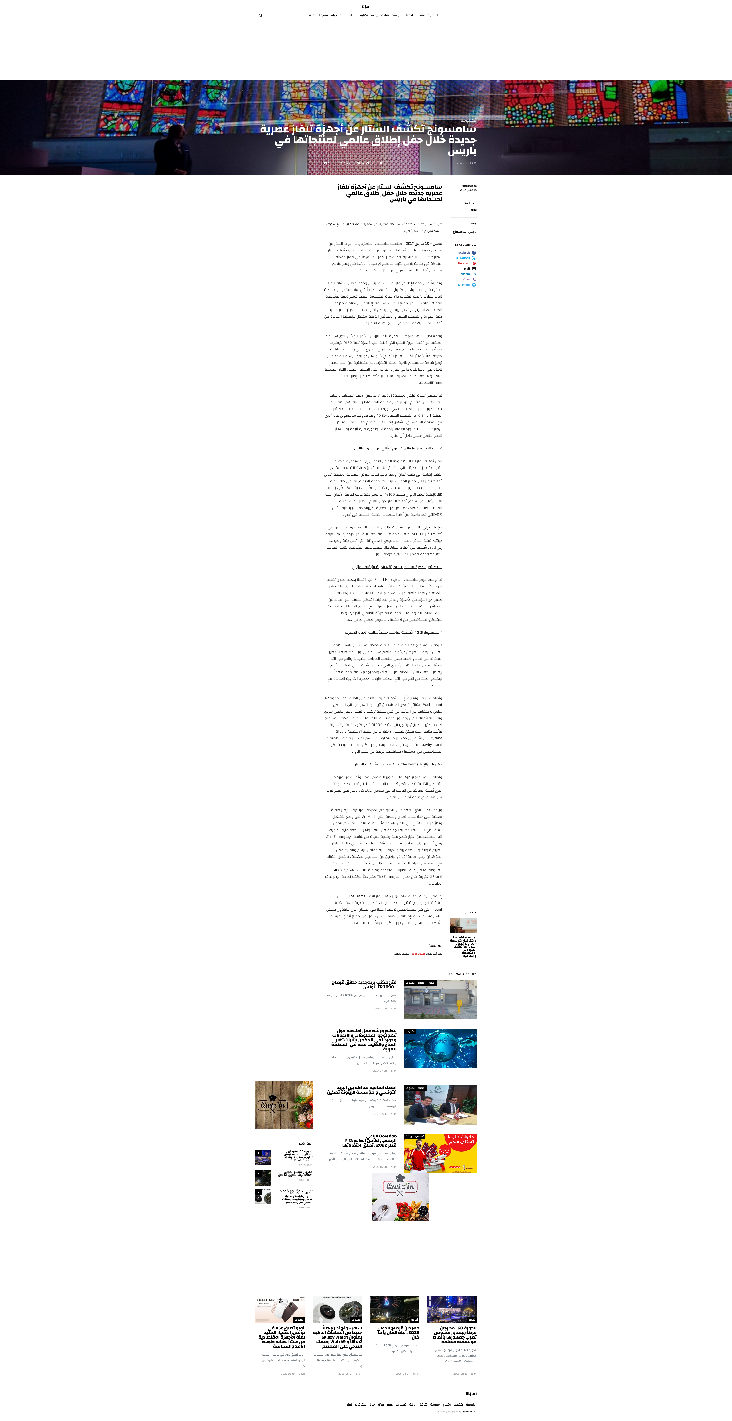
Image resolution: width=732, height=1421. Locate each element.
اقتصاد (420, 15)
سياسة (396, 15)
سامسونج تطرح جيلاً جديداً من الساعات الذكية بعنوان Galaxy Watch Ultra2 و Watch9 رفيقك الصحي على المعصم (296, 1196)
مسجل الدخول (418, 953)
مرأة (343, 15)
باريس (473, 232)
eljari (474, 210)
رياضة (374, 15)
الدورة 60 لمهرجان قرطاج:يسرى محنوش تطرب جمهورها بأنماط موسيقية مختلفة (298, 1155)
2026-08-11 (306, 1165)
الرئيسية (433, 15)
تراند (311, 15)
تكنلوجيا (362, 15)
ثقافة (385, 15)
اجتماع (409, 15)
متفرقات (322, 15)
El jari (366, 7)
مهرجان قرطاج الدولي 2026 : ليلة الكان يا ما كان (295, 1173)
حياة (334, 15)
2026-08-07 (306, 1180)
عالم (351, 15)
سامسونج (460, 232)
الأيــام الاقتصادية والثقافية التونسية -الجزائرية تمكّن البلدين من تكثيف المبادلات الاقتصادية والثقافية (463, 947)
